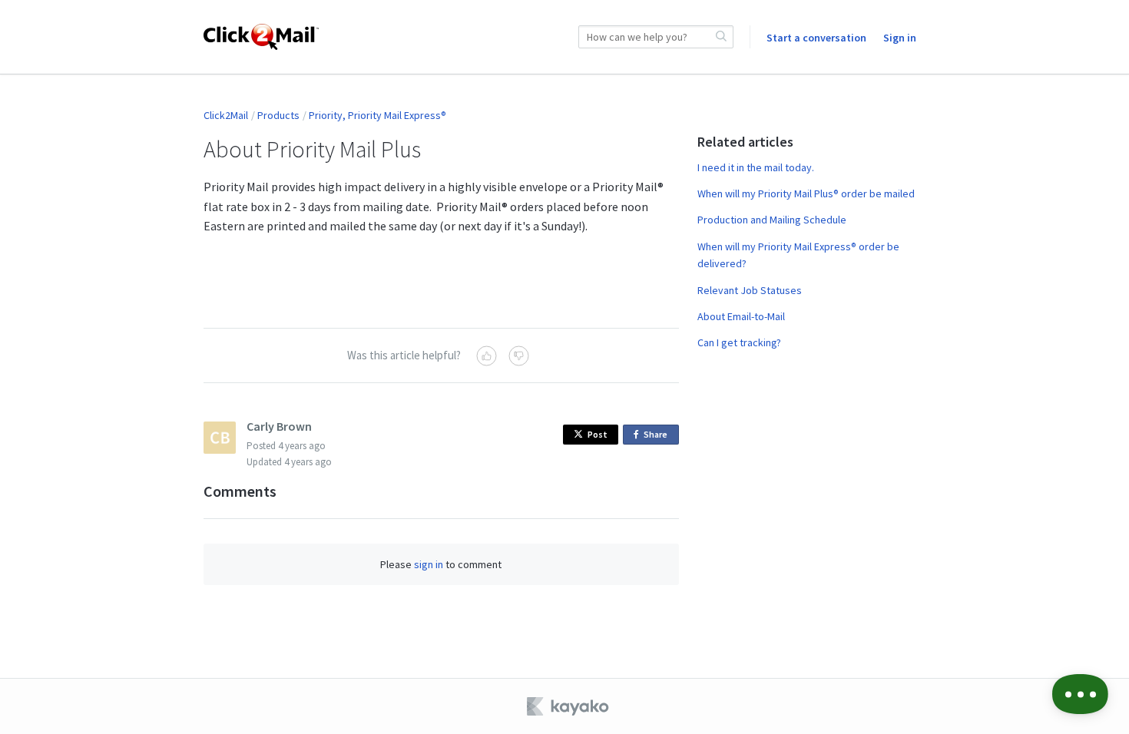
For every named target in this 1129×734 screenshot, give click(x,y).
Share (658, 436)
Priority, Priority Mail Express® (377, 115)
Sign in (899, 38)
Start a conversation (816, 38)
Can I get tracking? (739, 342)
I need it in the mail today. (755, 167)
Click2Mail (226, 115)
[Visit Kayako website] (569, 706)
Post (598, 434)
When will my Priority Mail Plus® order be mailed (806, 193)
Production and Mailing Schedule (771, 219)
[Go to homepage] (261, 37)
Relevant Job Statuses (749, 290)
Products (278, 115)
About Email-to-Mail (741, 316)
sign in (428, 564)
